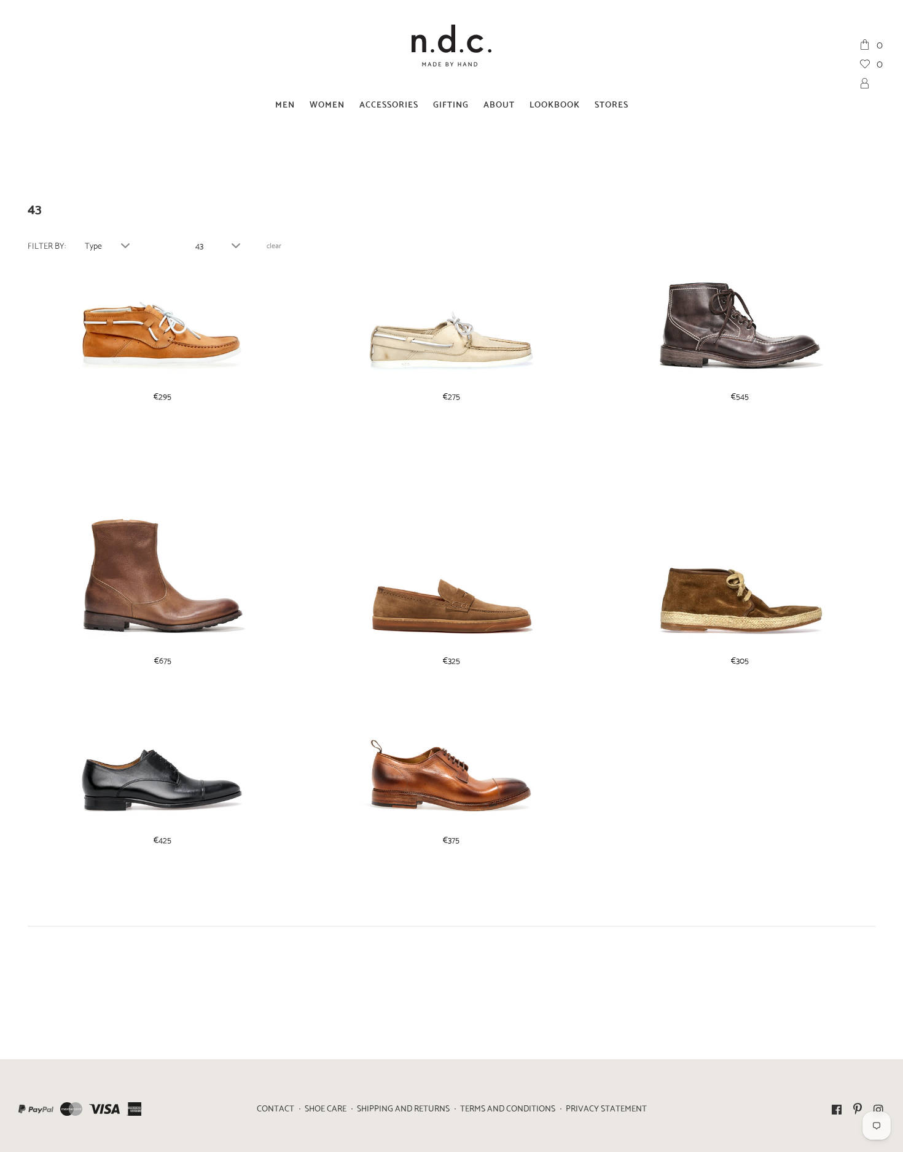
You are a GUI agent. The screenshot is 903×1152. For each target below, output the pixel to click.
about (499, 103)
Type (93, 245)
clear (274, 245)
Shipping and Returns (403, 1107)
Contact (275, 1107)
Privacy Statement (606, 1107)
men (285, 103)
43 (199, 245)
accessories (388, 103)
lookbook (555, 103)
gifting (451, 103)
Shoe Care (325, 1107)
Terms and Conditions (507, 1107)
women (327, 103)
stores (611, 103)
